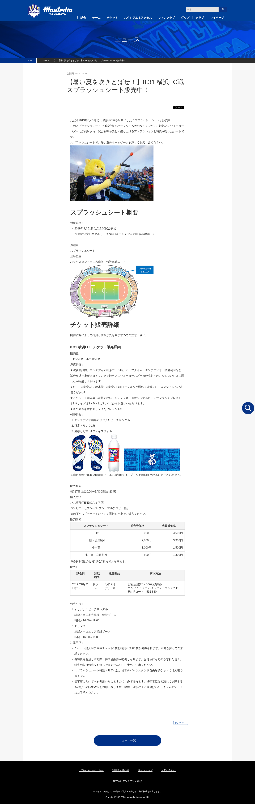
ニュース (45, 60)
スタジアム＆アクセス (138, 17)
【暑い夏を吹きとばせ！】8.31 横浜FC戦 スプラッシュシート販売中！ (92, 60)
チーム (96, 17)
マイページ (217, 17)
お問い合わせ (168, 770)
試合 (83, 17)
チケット (112, 17)
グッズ (185, 17)
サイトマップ (145, 770)
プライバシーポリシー (91, 770)
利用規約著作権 (120, 770)
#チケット (180, 722)
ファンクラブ (166, 17)
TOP (30, 60)
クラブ (200, 17)
